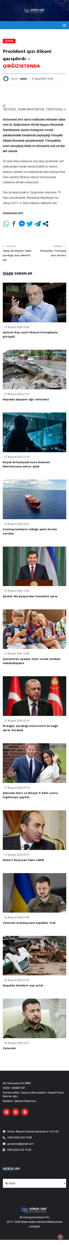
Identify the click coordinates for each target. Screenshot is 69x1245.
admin (23, 78)
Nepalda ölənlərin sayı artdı (23, 985)
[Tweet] (29, 224)
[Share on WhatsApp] (6, 224)
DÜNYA (9, 41)
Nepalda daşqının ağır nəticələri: (26, 399)
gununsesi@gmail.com (20, 1143)
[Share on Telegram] (37, 224)
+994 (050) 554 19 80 (19, 1137)
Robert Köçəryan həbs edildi (23, 860)
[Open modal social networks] (45, 224)
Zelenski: (9, 1048)
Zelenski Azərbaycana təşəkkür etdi (29, 923)
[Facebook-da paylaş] (14, 224)
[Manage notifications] (60, 1237)
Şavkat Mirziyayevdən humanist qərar (30, 596)
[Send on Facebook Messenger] (22, 224)
